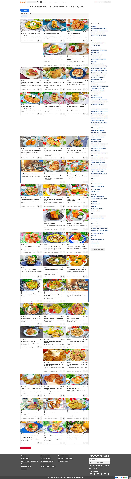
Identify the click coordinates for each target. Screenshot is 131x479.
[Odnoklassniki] (119, 477)
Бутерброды (95, 220)
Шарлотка (97, 109)
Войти (108, 1)
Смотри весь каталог (99, 249)
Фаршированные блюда (100, 134)
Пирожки (101, 111)
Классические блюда (97, 127)
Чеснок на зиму (94, 75)
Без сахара (93, 235)
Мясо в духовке (102, 148)
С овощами (95, 223)
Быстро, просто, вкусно (98, 186)
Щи (105, 43)
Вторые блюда (96, 155)
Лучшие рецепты (45, 455)
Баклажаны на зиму (95, 70)
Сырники (103, 113)
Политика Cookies (25, 463)
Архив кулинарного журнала (48, 466)
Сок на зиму (93, 61)
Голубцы (100, 160)
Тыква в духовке (104, 152)
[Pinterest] (123, 477)
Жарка (98, 132)
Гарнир (94, 178)
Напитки (94, 213)
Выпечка (94, 107)
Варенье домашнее (95, 66)
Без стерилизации (95, 68)
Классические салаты (103, 30)
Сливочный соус (99, 208)
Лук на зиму (93, 77)
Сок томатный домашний (96, 97)
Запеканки (106, 157)
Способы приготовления (98, 130)
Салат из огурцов (95, 28)
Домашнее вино (94, 215)
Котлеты (96, 157)
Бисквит (93, 118)
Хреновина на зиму (103, 99)
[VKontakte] (116, 477)
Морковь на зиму (100, 77)
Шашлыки (101, 157)
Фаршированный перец (96, 141)
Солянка (98, 45)
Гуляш (105, 166)
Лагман (92, 175)
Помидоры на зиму (95, 50)
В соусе (93, 134)
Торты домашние (96, 38)
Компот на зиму (103, 66)
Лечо (100, 57)
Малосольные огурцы (95, 72)
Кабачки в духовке (95, 143)
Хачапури (106, 115)
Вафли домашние (95, 122)
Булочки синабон (103, 122)
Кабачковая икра (94, 59)
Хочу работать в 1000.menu (28, 173)
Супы (93, 40)
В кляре (97, 175)
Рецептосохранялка (47, 1)
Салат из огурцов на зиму (96, 79)
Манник (92, 124)
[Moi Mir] (121, 477)
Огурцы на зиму (103, 50)
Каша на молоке (94, 164)
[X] (117, 477)
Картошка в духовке (100, 137)
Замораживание (94, 146)
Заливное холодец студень (97, 198)
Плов (92, 160)
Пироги (92, 109)
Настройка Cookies (26, 466)
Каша (92, 157)
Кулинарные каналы (63, 461)
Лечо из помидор (94, 95)
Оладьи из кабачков (100, 120)
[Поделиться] (130, 478)
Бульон (102, 43)
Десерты (94, 201)
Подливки (93, 208)
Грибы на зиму (94, 90)
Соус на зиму (102, 88)
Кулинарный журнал (46, 463)
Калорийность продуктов (47, 461)
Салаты (94, 26)
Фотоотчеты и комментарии (65, 458)
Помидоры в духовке (95, 152)
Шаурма (93, 196)
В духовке (93, 132)
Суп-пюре (93, 45)
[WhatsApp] (125, 477)
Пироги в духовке (99, 115)
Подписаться (100, 462)
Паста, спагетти (94, 166)
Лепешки (105, 118)
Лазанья (93, 169)
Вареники (105, 164)
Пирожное (97, 203)
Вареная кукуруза (95, 243)
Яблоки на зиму (103, 68)
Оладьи (105, 111)
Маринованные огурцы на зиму (97, 63)
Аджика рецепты (94, 99)
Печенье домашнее (104, 109)
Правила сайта (25, 458)
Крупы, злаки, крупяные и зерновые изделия (97, 240)
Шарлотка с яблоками (95, 113)
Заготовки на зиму (96, 48)
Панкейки (97, 124)
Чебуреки (101, 166)
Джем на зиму (104, 72)
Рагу (103, 160)
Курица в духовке (103, 143)
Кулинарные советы (46, 458)
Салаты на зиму (94, 57)
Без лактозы (24, 16)
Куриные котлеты (103, 173)
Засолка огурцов (94, 88)
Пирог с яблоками (96, 246)
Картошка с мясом (104, 230)
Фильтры (25, 10)
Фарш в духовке (94, 148)
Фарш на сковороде (95, 150)
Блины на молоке (99, 118)
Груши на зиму (101, 90)
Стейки (95, 160)
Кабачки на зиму (102, 59)
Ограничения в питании (98, 233)
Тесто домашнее (96, 189)
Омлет (100, 164)
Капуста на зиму (102, 75)
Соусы (94, 206)
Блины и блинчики (95, 111)
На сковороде (103, 132)
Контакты (23, 469)
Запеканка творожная (100, 162)
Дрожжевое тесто (95, 191)
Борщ (92, 43)
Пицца (97, 169)
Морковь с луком (103, 228)
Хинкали (93, 162)
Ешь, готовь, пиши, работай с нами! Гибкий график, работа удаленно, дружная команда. (30, 176)
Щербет (93, 203)
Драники (93, 120)
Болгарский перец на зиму (96, 54)
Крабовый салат (94, 30)
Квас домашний (102, 215)
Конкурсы (64, 1)
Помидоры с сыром (95, 230)
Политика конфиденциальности (29, 461)
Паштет (105, 198)
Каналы (54, 1)
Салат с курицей (102, 28)
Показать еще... (25, 447)
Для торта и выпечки (97, 183)
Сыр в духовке (102, 146)
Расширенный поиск (63, 455)
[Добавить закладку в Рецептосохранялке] (38, 40)
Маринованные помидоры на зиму (98, 81)
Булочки (93, 115)
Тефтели (93, 171)
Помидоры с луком (95, 228)
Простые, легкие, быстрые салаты (98, 35)
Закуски (94, 194)
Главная (23, 455)
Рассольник (97, 43)
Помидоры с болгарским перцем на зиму (99, 86)
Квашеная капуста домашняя (97, 104)
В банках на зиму (95, 52)
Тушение (93, 137)
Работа (59, 1)
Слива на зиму (104, 70)
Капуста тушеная (95, 173)
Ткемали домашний (95, 210)
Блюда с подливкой (100, 171)
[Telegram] (127, 477)
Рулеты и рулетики (100, 196)
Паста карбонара (102, 169)
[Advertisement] (100, 13)
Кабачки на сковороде (96, 139)
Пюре (92, 180)
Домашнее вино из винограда (97, 218)
